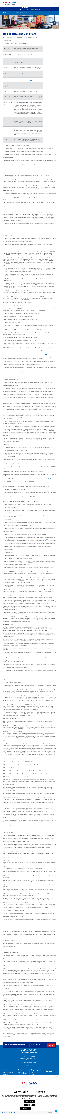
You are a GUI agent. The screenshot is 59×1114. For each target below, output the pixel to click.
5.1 (38, 337)
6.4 (3, 461)
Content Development (8, 1072)
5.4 (12, 308)
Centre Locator (29, 1065)
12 (37, 37)
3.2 (3, 220)
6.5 (12, 485)
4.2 (31, 80)
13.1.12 (49, 478)
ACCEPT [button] (29, 1105)
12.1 (13, 784)
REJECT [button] (25, 1108)
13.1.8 (38, 882)
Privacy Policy (5, 1112)
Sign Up (51, 1045)
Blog (32, 1072)
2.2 (31, 54)
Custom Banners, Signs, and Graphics (22, 1073)
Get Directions (29, 1060)
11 (13, 756)
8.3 (34, 37)
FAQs (32, 1074)
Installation (5, 1074)
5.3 (12, 322)
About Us (47, 1074)
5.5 (15, 308)
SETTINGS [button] (29, 1102)
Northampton (10, 13)
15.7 (24, 62)
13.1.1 (42, 478)
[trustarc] (54, 1112)
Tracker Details (11, 1112)
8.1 (23, 372)
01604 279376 (26, 9)
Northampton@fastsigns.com (46, 975)
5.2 (46, 354)
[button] (56, 1111)
